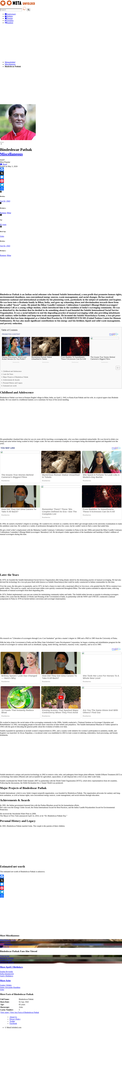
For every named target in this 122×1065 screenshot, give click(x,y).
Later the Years (8, 374)
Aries (2, 236)
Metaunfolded (10, 62)
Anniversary (11, 14)
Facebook (13, 1023)
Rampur (3, 213)
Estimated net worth (10, 386)
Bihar (9, 213)
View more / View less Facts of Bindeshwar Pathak (19, 1012)
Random (10, 23)
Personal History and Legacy (12, 383)
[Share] (61, 188)
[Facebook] (61, 169)
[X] (61, 173)
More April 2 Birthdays (11, 967)
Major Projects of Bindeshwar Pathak (15, 377)
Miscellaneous (10, 64)
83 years (3, 225)
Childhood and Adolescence (12, 371)
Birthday (9, 16)
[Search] (28, 9)
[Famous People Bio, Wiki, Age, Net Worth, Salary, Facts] (18, 5)
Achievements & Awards (11, 380)
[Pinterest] (61, 181)
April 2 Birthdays (6, 976)
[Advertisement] (61, 42)
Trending (10, 21)
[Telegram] (61, 185)
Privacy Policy (15, 1019)
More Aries (5, 980)
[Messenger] (61, 177)
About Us (13, 1017)
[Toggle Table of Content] (116, 368)
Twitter (12, 1021)
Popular (10, 18)
